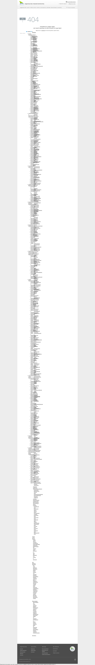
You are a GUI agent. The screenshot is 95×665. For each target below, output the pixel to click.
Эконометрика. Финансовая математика (37, 298)
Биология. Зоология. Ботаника (36, 218)
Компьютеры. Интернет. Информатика (36, 252)
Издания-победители (35, 581)
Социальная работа (36, 321)
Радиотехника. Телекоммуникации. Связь (38, 459)
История (34, 38)
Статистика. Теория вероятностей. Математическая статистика (37, 289)
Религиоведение (37, 202)
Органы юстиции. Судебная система (36, 394)
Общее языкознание (36, 522)
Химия (35, 231)
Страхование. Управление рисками (36, 131)
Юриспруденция (37, 425)
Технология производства (36, 471)
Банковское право (36, 345)
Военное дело (35, 436)
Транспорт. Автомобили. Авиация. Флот (36, 474)
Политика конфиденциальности (37, 50)
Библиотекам (35, 546)
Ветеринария (36, 491)
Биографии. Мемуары (36, 171)
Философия (36, 211)
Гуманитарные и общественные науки (36, 164)
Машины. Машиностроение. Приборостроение (37, 446)
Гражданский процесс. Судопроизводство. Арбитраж (38, 353)
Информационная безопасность (37, 261)
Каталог (55, 650)
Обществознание (37, 198)
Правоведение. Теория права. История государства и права (37, 400)
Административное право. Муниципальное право (38, 341)
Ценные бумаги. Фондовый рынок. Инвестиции (36, 153)
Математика (36, 281)
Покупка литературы (35, 543)
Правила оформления (35, 614)
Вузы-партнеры (35, 44)
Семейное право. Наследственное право (37, 408)
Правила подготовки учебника (35, 590)
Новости (34, 37)
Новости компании (23, 650)
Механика (36, 229)
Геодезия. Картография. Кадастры (36, 438)
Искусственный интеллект (37, 263)
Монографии (54, 7)
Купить (38, 7)
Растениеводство (37, 495)
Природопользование (38, 494)
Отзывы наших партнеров (36, 69)
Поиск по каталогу (71, 7)
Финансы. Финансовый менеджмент (36, 149)
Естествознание (37, 228)
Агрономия (36, 490)
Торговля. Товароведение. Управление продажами (37, 135)
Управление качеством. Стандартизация (37, 141)
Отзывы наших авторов (34, 594)
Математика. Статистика (35, 275)
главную (43, 30)
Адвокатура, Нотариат (36, 338)
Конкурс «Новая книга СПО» (34, 585)
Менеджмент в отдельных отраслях (36, 112)
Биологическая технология (37, 433)
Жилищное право (36, 359)
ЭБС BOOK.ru (43, 7)
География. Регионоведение (37, 221)
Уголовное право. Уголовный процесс (36, 420)
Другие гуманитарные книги (37, 177)
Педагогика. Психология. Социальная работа (35, 303)
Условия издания (34, 611)
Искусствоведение (37, 180)
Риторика (36, 203)
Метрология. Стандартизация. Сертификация (37, 450)
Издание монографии (35, 576)
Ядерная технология (36, 485)
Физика (35, 230)
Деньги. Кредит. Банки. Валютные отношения (36, 104)
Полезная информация (35, 588)
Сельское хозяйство (36, 497)
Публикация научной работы (35, 608)
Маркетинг (36, 108)
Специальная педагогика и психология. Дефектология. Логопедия (37, 326)
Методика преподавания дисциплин (37, 311)
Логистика (36, 107)
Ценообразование (37, 156)
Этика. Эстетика (35, 213)
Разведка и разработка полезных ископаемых (36, 463)
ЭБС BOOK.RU (35, 555)
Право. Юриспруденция (36, 330)
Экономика (36, 157)
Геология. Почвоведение (37, 223)
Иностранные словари (36, 514)
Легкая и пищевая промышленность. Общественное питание (37, 189)
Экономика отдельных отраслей (36, 159)
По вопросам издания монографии (35, 628)
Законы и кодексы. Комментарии (36, 362)
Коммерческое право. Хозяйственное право (37, 371)
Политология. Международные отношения (37, 200)
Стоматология (36, 248)
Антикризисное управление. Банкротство (37, 85)
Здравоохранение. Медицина (37, 234)
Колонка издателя (35, 41)
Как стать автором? (35, 566)
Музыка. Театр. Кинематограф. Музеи (37, 195)
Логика (35, 192)
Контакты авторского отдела (35, 597)
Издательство (23, 7)
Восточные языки (36, 509)
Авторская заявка (35, 569)
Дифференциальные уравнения (38, 277)
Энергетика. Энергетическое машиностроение (37, 482)
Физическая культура (36, 208)
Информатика (36, 259)
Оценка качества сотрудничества (36, 631)
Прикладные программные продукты (36, 270)
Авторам (48, 7)
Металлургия (36, 448)
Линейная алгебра (36, 280)
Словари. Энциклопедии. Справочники (36, 500)
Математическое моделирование (37, 285)
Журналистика (37, 179)
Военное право (35, 350)
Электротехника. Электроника (37, 479)
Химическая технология (36, 477)
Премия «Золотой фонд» (35, 578)
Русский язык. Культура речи (36, 528)
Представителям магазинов (36, 545)
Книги (28, 7)
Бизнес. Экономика (35, 83)
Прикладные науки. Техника (35, 427)
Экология (36, 232)
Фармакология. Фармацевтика (37, 250)
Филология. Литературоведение (38, 210)
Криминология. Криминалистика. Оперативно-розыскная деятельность (37, 378)
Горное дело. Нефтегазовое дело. (36, 442)
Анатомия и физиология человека (36, 237)
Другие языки (35, 511)
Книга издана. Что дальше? (45, 651)
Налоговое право (36, 388)
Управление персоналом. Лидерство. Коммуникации (37, 145)
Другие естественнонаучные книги (38, 226)
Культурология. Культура (37, 185)
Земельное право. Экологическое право (37, 366)
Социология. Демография (36, 205)
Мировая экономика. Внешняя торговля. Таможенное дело (36, 117)
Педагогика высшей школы (36, 317)
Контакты (59, 7)
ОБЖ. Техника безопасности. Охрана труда (37, 454)
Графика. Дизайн (35, 255)
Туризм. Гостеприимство (37, 138)
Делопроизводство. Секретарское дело (38, 99)
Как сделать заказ (34, 548)
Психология (36, 319)
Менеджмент (36, 109)
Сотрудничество (36, 48)
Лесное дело (35, 493)
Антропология (37, 166)
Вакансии (35, 39)
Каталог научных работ (35, 624)
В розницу (32, 651)
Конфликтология (37, 183)
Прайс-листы (33, 7)
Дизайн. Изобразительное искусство (37, 174)
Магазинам (33, 648)
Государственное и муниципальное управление (37, 96)
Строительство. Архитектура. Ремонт (37, 468)
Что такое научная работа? (34, 605)
